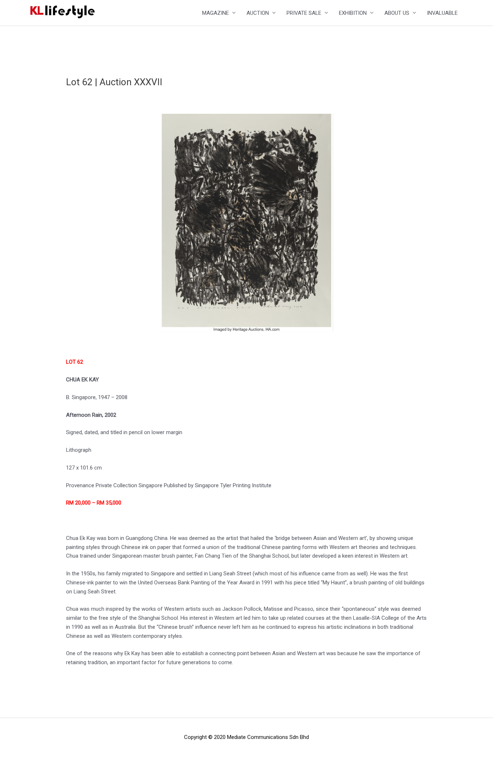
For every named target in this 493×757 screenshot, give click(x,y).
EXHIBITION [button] (353, 13)
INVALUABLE (442, 13)
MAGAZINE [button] (215, 13)
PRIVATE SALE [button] (304, 13)
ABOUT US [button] (396, 13)
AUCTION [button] (258, 13)
